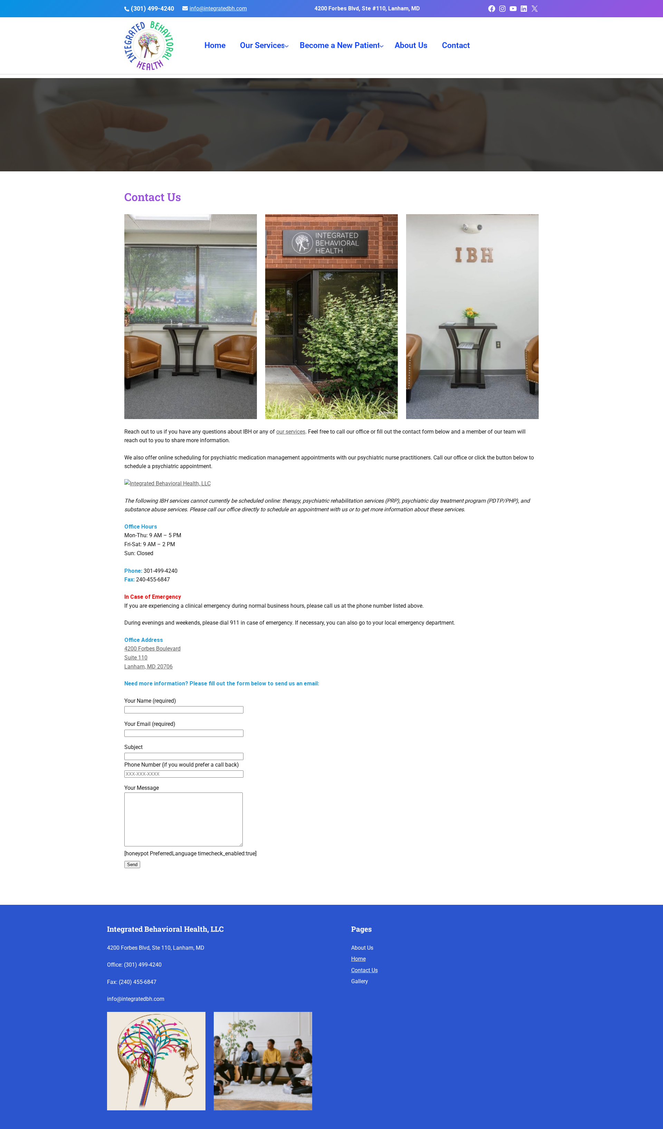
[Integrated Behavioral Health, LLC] (167, 483)
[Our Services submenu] (286, 45)
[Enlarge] (196, 1020)
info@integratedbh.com (218, 8)
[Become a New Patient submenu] (381, 45)
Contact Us (364, 970)
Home (358, 959)
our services (290, 431)
